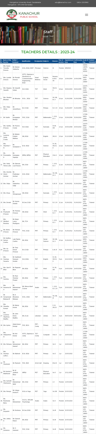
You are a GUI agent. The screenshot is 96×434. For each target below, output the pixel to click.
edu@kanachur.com (63, 2)
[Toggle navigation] (86, 15)
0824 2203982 (82, 2)
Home (45, 36)
